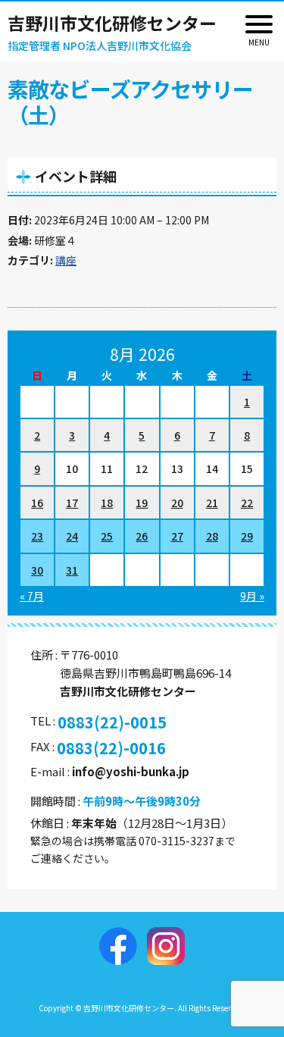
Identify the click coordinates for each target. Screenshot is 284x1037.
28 (212, 536)
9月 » (252, 595)
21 (212, 502)
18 (107, 502)
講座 (65, 260)
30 (37, 570)
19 (142, 502)
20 (177, 502)
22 (247, 502)
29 (247, 536)
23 (37, 536)
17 (72, 502)
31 (72, 570)
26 (142, 536)
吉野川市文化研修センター (112, 23)
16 (37, 502)
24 (72, 536)
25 (107, 536)
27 (177, 536)
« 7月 (32, 595)
